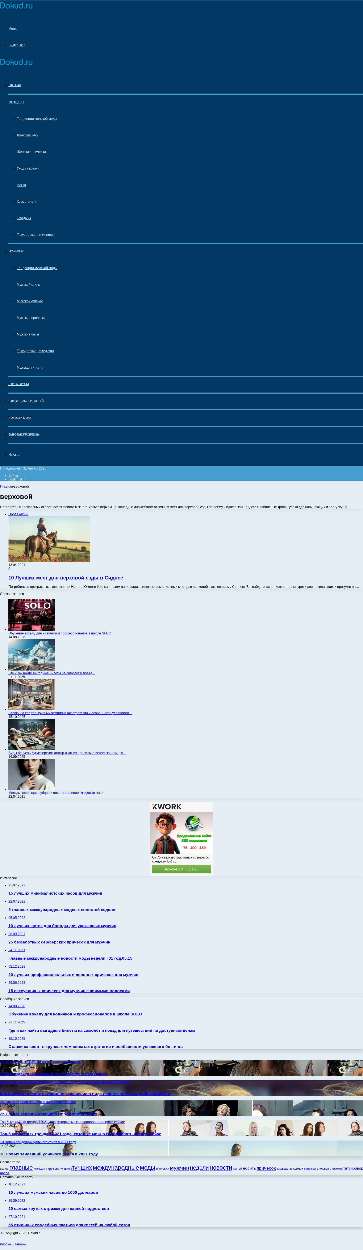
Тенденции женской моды (37, 118)
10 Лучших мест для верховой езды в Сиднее (65, 578)
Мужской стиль (28, 284)
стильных (323, 1168)
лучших (81, 1167)
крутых (53, 1168)
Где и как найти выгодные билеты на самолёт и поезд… (51, 673)
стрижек (336, 1168)
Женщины (16, 102)
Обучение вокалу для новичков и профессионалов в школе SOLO (59, 633)
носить (249, 1168)
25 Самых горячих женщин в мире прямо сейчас (48, 1114)
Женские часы (28, 135)
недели (199, 1168)
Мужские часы (28, 334)
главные (21, 1167)
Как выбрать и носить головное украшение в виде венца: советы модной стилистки (85, 1094)
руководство (284, 1168)
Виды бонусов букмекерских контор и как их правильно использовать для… (67, 753)
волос (4, 1168)
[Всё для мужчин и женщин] (16, 8)
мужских (162, 1168)
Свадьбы (24, 218)
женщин (40, 1168)
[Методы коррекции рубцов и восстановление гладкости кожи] (31, 789)
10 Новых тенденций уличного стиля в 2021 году (49, 1154)
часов (4, 1173)
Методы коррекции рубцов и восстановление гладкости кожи (55, 793)
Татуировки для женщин (36, 234)
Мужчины (16, 251)
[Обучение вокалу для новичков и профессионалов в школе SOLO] (31, 629)
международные (116, 1167)
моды (147, 1167)
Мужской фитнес (30, 301)
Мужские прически (31, 318)
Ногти (21, 185)
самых (298, 1168)
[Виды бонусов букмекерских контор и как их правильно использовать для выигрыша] (31, 749)
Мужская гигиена (30, 367)
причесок (266, 1168)
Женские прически (31, 152)
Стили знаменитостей (26, 401)
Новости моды (20, 417)
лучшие (65, 1168)
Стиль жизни (18, 384)
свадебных (310, 1169)
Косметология (27, 201)
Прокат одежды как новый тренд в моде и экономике (53, 1074)
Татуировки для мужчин (35, 351)
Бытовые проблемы (23, 434)
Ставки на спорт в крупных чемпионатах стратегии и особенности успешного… (70, 713)
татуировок (353, 1168)
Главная (6, 486)
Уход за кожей (28, 168)
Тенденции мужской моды (37, 268)
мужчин (179, 1168)
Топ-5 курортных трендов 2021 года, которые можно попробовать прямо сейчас (80, 1134)
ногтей (237, 1168)
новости (221, 1167)
